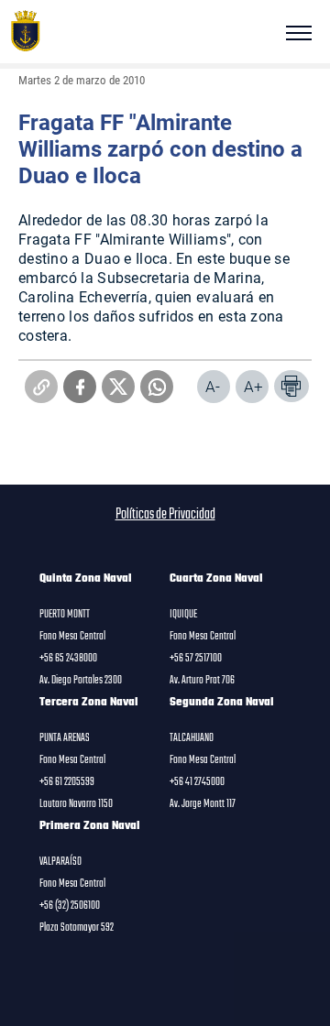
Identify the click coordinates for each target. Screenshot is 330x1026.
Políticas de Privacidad (165, 515)
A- (212, 386)
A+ (253, 386)
